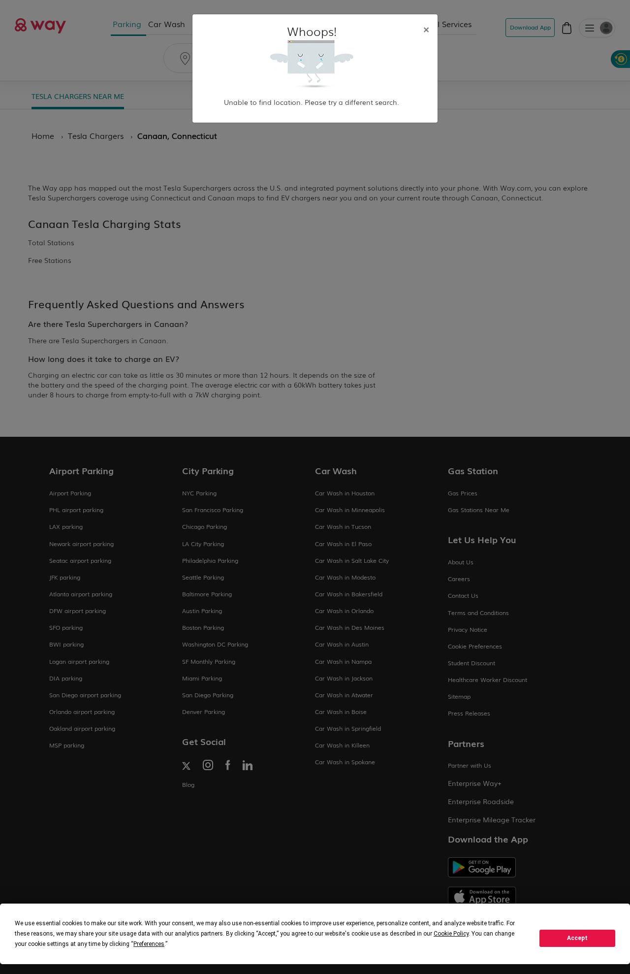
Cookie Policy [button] (451, 933)
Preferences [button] (148, 944)
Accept (577, 938)
